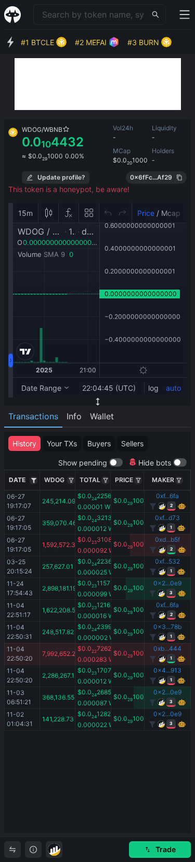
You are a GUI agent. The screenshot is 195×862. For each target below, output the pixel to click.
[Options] (33, 480)
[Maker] (179, 480)
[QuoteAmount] (105, 480)
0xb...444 (167, 648)
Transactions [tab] (33, 416)
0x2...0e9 (167, 583)
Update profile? (61, 177)
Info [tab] (74, 416)
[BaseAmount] (71, 480)
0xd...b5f (167, 539)
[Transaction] (12, 849)
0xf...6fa (167, 496)
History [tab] (24, 443)
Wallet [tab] (102, 416)
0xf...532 (167, 561)
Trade (165, 849)
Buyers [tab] (99, 443)
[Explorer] (54, 849)
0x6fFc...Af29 (151, 177)
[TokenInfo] (33, 849)
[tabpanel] (97, 632)
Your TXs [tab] (62, 443)
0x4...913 (167, 670)
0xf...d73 (167, 518)
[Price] (138, 480)
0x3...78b (167, 627)
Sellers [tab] (132, 443)
